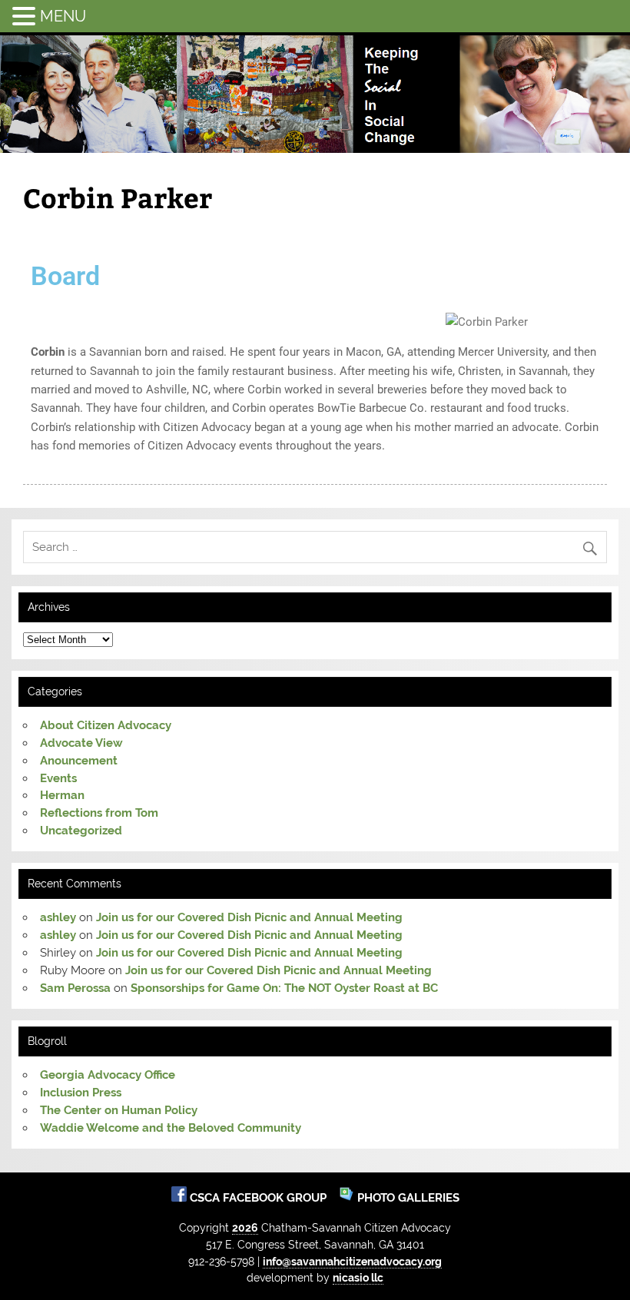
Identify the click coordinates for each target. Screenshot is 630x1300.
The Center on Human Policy (118, 1110)
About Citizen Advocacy (105, 725)
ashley (58, 917)
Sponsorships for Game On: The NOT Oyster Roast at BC (284, 988)
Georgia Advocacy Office (107, 1075)
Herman (62, 795)
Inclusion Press (80, 1092)
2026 (245, 1227)
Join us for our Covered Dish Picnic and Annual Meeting (249, 917)
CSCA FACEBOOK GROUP (260, 1198)
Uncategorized (81, 830)
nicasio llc (358, 1277)
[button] (26, 15)
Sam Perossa (75, 988)
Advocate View (81, 743)
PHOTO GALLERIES (406, 1198)
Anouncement (79, 761)
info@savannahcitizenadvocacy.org (352, 1261)
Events (58, 778)
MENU (63, 16)
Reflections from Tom (99, 813)
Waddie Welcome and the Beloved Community (170, 1128)
